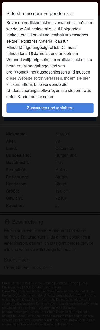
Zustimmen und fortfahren (50, 108)
